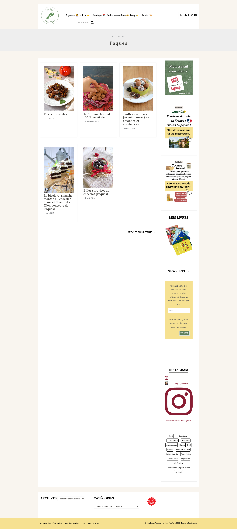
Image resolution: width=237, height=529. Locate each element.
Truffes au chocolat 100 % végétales (96, 115)
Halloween (186, 440)
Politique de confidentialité (51, 523)
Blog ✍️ (134, 15)
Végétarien (178, 463)
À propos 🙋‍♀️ (72, 15)
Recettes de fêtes (183, 450)
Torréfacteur (172, 459)
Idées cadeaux (171, 445)
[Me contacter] (182, 15)
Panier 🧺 (147, 15)
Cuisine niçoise (172, 440)
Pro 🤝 (85, 15)
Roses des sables (55, 114)
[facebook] (189, 15)
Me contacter (93, 523)
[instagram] (192, 15)
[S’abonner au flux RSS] (186, 15)
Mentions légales (71, 523)
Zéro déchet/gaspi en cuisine (178, 468)
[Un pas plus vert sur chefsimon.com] (151, 498)
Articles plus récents (140, 232)
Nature (182, 445)
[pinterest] (195, 15)
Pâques (170, 450)
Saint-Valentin (172, 454)
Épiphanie (178, 472)
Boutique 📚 (99, 15)
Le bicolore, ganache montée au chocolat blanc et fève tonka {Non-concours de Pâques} (58, 202)
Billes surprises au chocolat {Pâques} (96, 192)
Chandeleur (183, 436)
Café (171, 436)
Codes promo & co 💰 (118, 15)
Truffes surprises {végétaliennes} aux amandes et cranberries (137, 119)
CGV (83, 523)
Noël (189, 445)
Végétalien (185, 459)
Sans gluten (186, 454)
